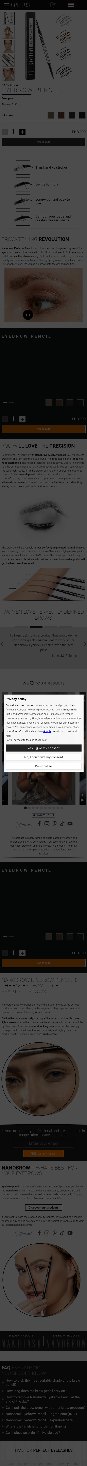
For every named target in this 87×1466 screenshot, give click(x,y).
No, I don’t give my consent (43, 757)
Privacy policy (16, 699)
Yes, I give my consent (43, 748)
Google (47, 731)
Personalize (43, 766)
